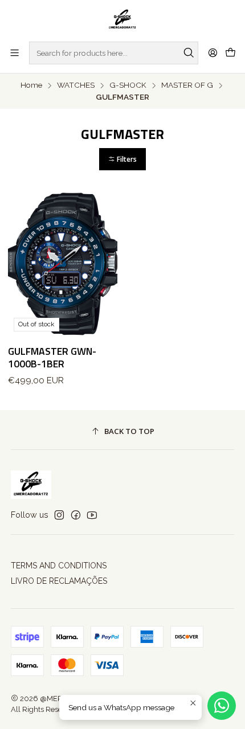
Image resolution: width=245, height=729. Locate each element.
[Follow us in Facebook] (75, 515)
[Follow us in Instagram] (59, 515)
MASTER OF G (187, 85)
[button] (122, 159)
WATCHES (76, 85)
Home (31, 85)
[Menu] (14, 53)
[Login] (212, 53)
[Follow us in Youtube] (92, 515)
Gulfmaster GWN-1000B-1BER (52, 358)
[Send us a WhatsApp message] (221, 705)
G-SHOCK (127, 85)
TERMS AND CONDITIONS (59, 565)
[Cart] (230, 53)
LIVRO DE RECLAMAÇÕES (59, 580)
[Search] (188, 53)
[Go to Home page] (123, 20)
